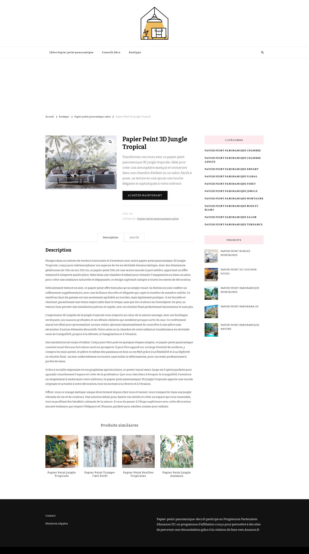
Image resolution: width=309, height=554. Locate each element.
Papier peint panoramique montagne (234, 198)
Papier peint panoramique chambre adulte (233, 160)
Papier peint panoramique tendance (234, 224)
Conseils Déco (111, 52)
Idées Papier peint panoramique (71, 52)
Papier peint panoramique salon (158, 218)
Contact (50, 515)
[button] (110, 142)
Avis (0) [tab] (134, 237)
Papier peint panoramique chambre (233, 150)
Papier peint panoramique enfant (232, 169)
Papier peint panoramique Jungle (231, 191)
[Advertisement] (154, 85)
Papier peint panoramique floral (231, 176)
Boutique (135, 52)
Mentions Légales (56, 523)
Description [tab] (110, 237)
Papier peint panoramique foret (230, 183)
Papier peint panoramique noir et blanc (231, 208)
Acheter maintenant (145, 195)
